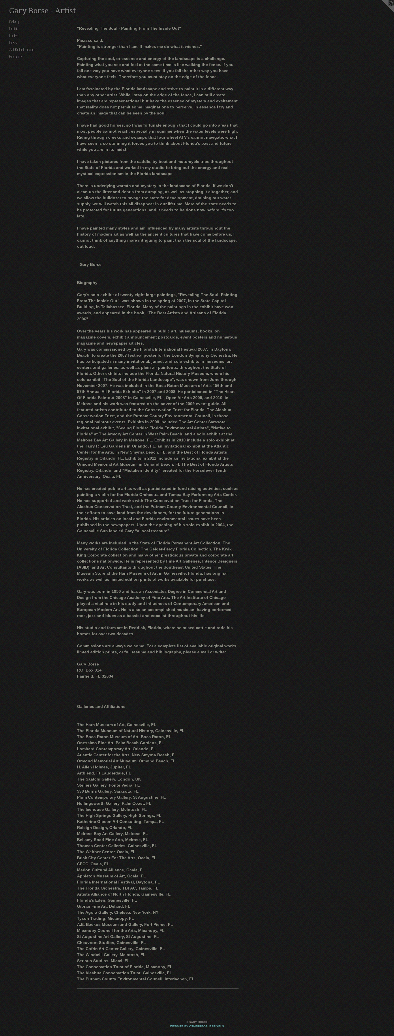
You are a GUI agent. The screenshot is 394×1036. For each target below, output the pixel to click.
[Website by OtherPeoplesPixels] (382, 11)
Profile (13, 28)
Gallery (14, 22)
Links (13, 42)
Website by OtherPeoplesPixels (197, 1026)
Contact (14, 35)
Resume (15, 56)
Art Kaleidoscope (21, 49)
